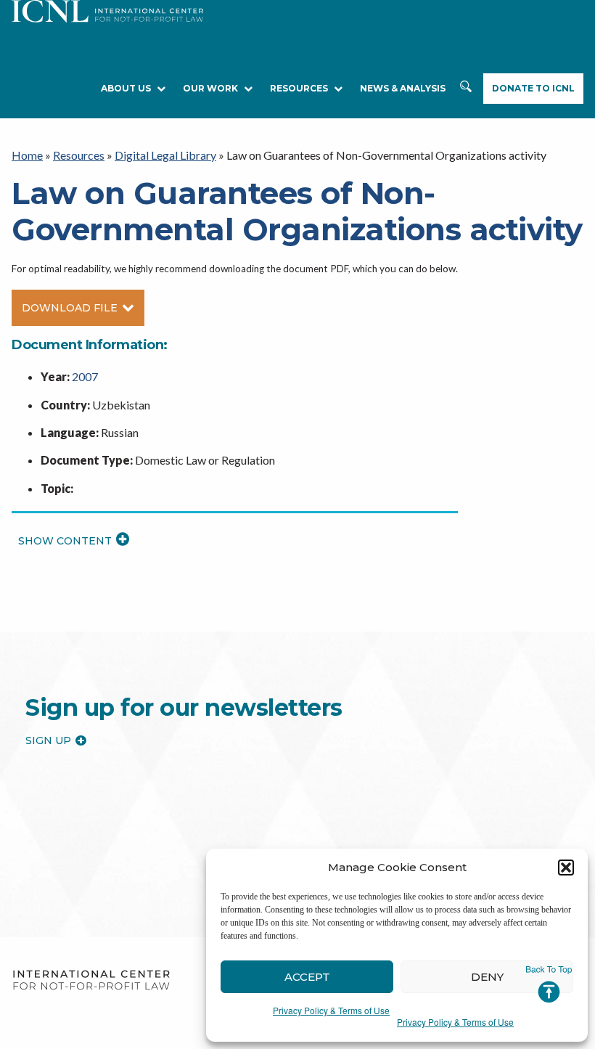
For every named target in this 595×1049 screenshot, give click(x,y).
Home (27, 155)
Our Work (210, 88)
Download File (70, 307)
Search (466, 89)
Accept (307, 977)
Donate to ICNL (533, 88)
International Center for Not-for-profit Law (91, 980)
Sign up (48, 740)
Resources (78, 155)
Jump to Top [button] (549, 984)
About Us (126, 88)
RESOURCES (299, 88)
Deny (487, 977)
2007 (85, 376)
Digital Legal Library (165, 155)
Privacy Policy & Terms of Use (331, 1010)
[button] (566, 867)
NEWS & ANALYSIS (403, 88)
